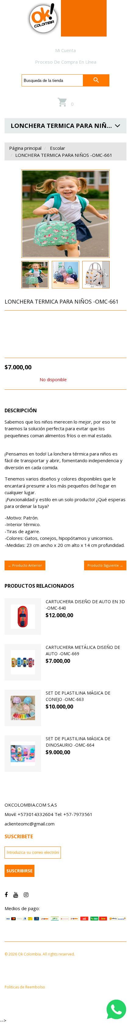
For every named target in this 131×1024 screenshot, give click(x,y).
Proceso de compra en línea (65, 62)
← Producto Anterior (25, 565)
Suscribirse (19, 871)
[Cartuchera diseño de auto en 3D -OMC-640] (23, 616)
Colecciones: (19, 320)
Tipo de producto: (25, 330)
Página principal (25, 148)
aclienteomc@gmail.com (30, 824)
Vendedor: (16, 340)
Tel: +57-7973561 (74, 814)
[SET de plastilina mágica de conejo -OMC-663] (23, 708)
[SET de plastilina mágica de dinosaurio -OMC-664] (23, 753)
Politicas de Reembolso (25, 987)
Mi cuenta (65, 50)
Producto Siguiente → (105, 565)
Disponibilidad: (21, 380)
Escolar (57, 148)
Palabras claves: (23, 350)
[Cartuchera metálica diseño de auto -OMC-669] (23, 662)
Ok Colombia (42, 340)
